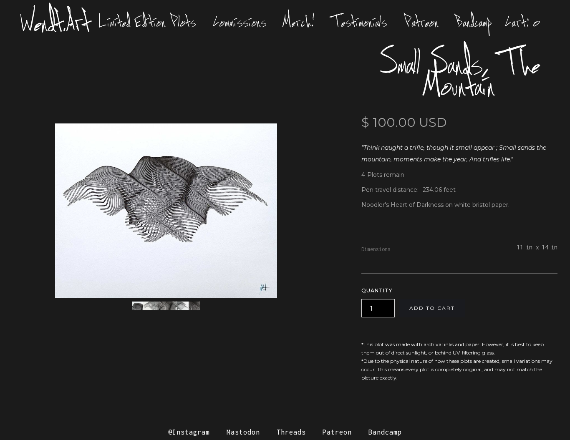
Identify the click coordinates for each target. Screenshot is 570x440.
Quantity (376, 290)
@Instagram (189, 432)
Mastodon (243, 432)
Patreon (421, 22)
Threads (291, 432)
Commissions (240, 22)
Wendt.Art (56, 22)
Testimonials (359, 22)
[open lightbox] (166, 210)
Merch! (299, 22)
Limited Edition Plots (147, 22)
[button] (522, 22)
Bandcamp (473, 22)
